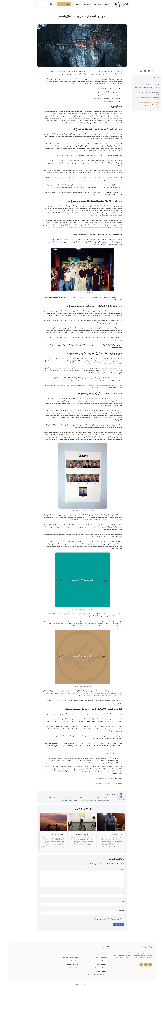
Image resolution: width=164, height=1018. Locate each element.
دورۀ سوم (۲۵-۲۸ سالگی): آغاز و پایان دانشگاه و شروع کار (148, 93)
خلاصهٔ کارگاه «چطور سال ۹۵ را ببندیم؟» (83, 835)
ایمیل (122, 901)
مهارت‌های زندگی (97, 4)
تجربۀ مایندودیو (111, 406)
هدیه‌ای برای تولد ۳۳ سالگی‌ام (114, 835)
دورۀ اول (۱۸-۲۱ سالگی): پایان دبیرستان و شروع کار (147, 84)
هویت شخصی (82, 12)
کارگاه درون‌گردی (61, 729)
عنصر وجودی (86, 743)
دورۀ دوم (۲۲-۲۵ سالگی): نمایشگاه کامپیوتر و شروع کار (147, 88)
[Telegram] (150, 964)
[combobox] (45, 4)
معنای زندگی (86, 4)
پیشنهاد (78, 4)
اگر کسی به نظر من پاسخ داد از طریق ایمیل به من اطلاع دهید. (107, 919)
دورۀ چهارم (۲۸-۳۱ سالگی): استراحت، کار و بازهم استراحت (148, 98)
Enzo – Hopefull (98, 783)
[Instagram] (141, 964)
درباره (107, 4)
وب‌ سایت (121, 910)
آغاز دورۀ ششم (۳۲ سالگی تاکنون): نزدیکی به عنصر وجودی (148, 106)
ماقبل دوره (157, 82)
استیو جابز (119, 753)
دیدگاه (122, 869)
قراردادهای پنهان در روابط (58, 835)
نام (122, 892)
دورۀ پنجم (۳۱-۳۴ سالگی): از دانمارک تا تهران (149, 102)
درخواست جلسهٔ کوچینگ (66, 800)
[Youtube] (146, 964)
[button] (153, 71)
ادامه (117, 957)
